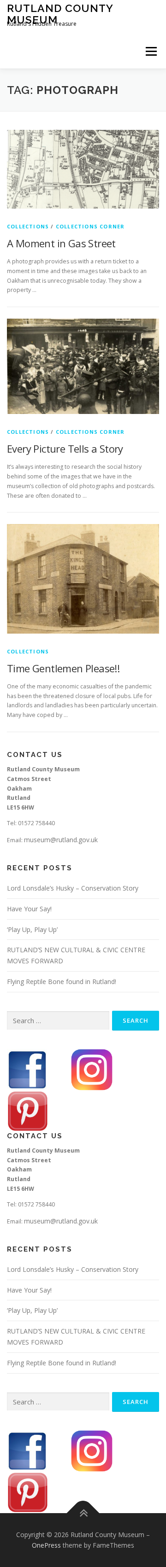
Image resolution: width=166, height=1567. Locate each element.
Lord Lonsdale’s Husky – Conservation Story (72, 888)
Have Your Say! (29, 908)
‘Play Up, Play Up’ (32, 929)
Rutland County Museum (60, 13)
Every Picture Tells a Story (65, 448)
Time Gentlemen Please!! (63, 668)
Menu (150, 51)
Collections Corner (90, 226)
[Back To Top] (83, 1513)
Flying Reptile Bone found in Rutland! (61, 981)
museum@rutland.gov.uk (61, 839)
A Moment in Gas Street (61, 243)
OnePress (46, 1545)
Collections (28, 226)
